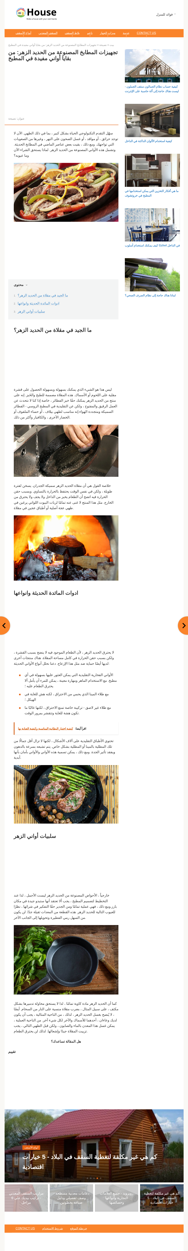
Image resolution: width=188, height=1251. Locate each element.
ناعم (90, 33)
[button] (87, 1178)
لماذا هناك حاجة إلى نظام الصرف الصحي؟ (150, 295)
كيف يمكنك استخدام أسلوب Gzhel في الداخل (152, 245)
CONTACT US (146, 33)
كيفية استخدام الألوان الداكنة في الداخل (148, 141)
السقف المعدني (48, 33)
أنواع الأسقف (23, 33)
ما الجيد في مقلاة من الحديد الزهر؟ (43, 295)
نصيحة (12, 118)
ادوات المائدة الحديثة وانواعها (38, 303)
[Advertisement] (63, 90)
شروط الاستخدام (52, 1228)
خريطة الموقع (78, 1228)
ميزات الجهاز (107, 33)
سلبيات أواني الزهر (31, 311)
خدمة (126, 33)
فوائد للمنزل (164, 14)
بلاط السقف (72, 33)
